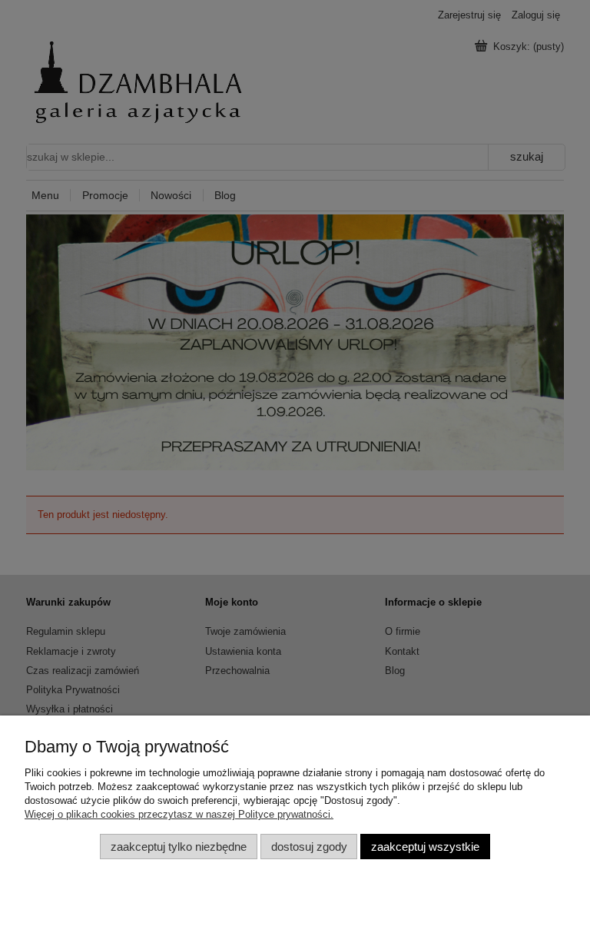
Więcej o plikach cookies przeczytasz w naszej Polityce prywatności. (179, 814)
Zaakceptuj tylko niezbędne (179, 846)
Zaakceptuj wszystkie (425, 846)
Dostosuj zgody (309, 846)
